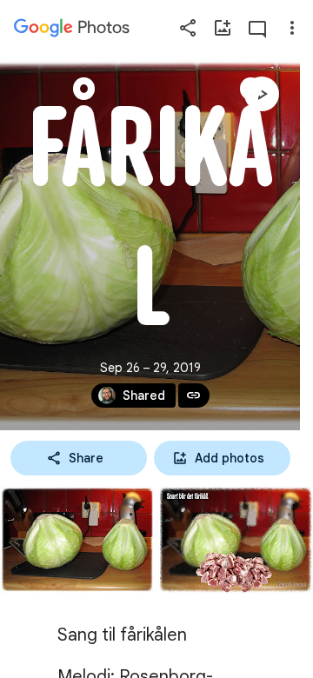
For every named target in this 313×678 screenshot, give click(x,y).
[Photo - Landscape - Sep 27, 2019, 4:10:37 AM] (77, 540)
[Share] (187, 27)
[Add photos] (222, 27)
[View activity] (257, 27)
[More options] (292, 27)
